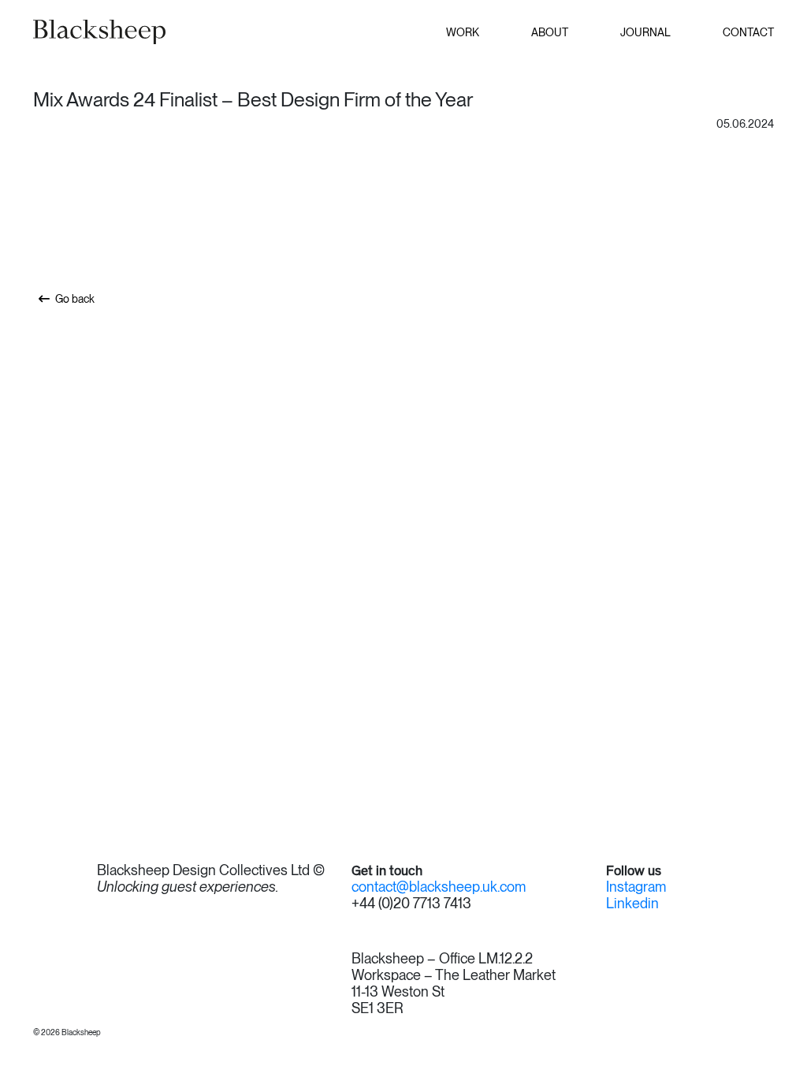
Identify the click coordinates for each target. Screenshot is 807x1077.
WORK (462, 32)
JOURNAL (645, 32)
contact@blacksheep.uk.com (438, 887)
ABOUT (549, 32)
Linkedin (632, 903)
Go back (75, 299)
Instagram (636, 887)
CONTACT (748, 32)
